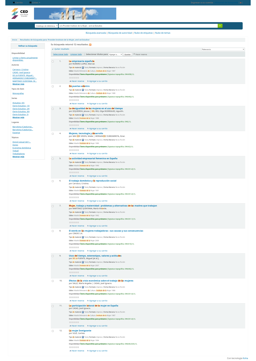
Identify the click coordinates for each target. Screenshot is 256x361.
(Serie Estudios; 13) (21, 105)
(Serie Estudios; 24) (21, 108)
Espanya (16, 132)
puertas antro (79, 86)
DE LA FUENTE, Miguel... (23, 75)
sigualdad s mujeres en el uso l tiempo (96, 108)
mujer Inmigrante (80, 330)
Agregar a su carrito (98, 81)
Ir (220, 25)
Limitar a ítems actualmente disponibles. (25, 59)
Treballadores (19, 153)
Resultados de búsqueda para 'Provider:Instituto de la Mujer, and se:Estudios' (55, 39)
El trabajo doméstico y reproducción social (92, 180)
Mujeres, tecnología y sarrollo (86, 133)
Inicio (14, 39)
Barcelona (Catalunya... (23, 126)
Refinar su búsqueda (27, 46)
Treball (16, 150)
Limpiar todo (76, 54)
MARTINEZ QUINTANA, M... (25, 81)
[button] (18, 2)
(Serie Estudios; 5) (20, 114)
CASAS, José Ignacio (21, 72)
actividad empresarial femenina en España (93, 158)
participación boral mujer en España (93, 305)
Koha (245, 358)
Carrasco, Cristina (20, 69)
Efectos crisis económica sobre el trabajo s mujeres (101, 280)
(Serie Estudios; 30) (21, 111)
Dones (15, 145)
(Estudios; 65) (18, 103)
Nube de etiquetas (143, 33)
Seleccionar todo (60, 54)
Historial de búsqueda (226, 2)
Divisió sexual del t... (22, 142)
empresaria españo (81, 61)
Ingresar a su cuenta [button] (202, 2)
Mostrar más (18, 84)
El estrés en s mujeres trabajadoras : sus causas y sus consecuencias (106, 230)
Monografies (18, 93)
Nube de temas (162, 33)
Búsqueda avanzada (96, 33)
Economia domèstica (22, 148)
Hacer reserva (78, 81)
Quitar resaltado (61, 49)
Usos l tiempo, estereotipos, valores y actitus (95, 255)
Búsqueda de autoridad (120, 33)
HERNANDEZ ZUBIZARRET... (25, 78)
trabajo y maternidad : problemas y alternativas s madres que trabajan (113, 205)
